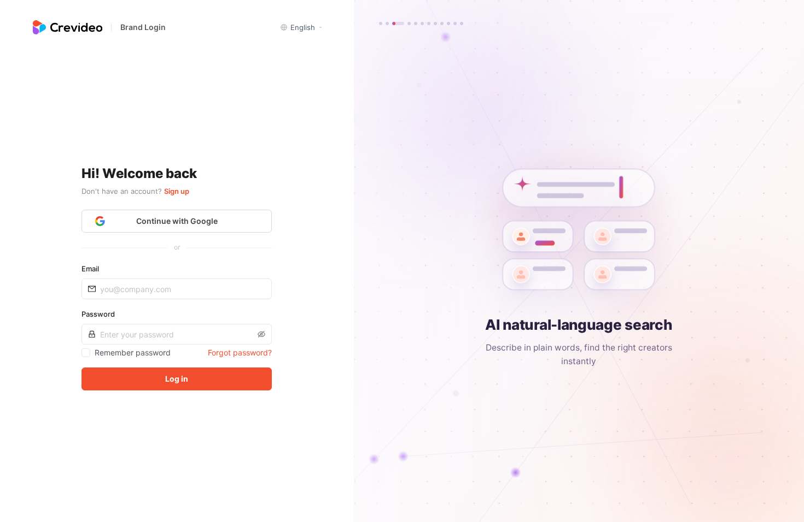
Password (98, 314)
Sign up (176, 191)
